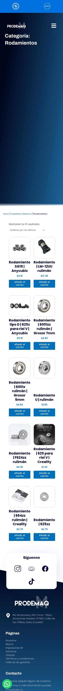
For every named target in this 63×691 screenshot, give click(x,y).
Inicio (6, 213)
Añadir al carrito (19, 284)
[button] (54, 25)
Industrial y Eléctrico (21, 213)
